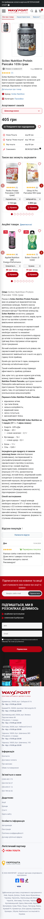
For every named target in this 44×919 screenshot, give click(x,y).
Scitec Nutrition (18, 94)
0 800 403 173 (7, 779)
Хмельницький (26, 898)
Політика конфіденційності (12, 833)
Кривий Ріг (7, 909)
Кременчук (16, 909)
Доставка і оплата (9, 760)
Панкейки (19, 99)
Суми (14, 906)
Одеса (21, 903)
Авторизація (7, 825)
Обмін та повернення (10, 768)
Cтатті (4, 810)
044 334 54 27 (7, 783)
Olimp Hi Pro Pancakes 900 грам (32, 192)
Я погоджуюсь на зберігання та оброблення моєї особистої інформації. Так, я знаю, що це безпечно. (20, 640)
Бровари (8, 911)
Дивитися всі (26, 224)
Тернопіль (16, 898)
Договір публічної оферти (12, 837)
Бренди (5, 806)
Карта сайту (6, 814)
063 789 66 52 (7, 791)
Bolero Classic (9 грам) (32, 258)
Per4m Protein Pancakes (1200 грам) (12, 193)
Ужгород (31, 906)
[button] (4, 11)
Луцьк (24, 906)
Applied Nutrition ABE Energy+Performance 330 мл (12, 261)
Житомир (18, 901)
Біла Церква (27, 909)
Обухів (15, 911)
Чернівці (7, 898)
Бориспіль (36, 909)
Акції (4, 802)
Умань (38, 906)
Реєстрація (6, 829)
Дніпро (17, 895)
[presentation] (3, 186)
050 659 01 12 (7, 787)
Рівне (19, 906)
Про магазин (7, 764)
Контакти (6, 756)
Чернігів (10, 901)
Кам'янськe (23, 911)
